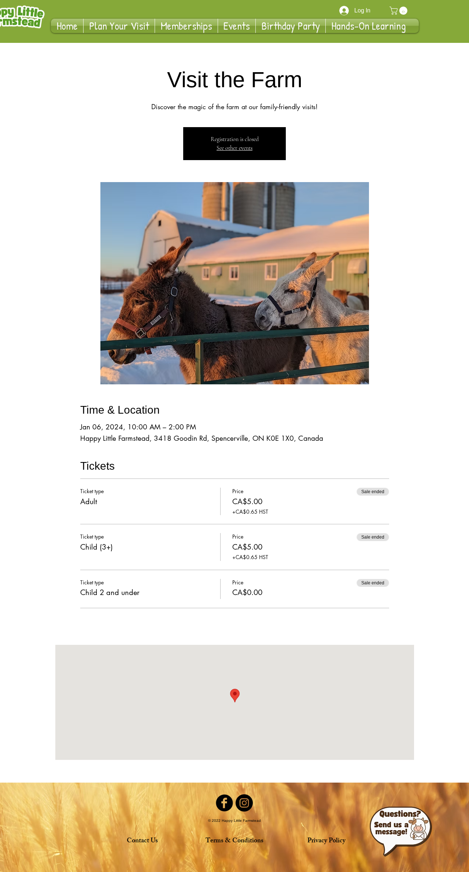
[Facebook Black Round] (224, 803)
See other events (234, 148)
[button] (399, 11)
